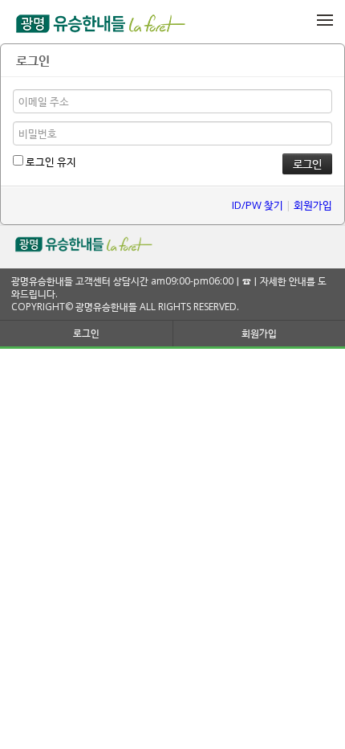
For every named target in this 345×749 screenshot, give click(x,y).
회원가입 (313, 205)
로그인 (86, 333)
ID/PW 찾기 (257, 205)
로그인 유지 (49, 161)
